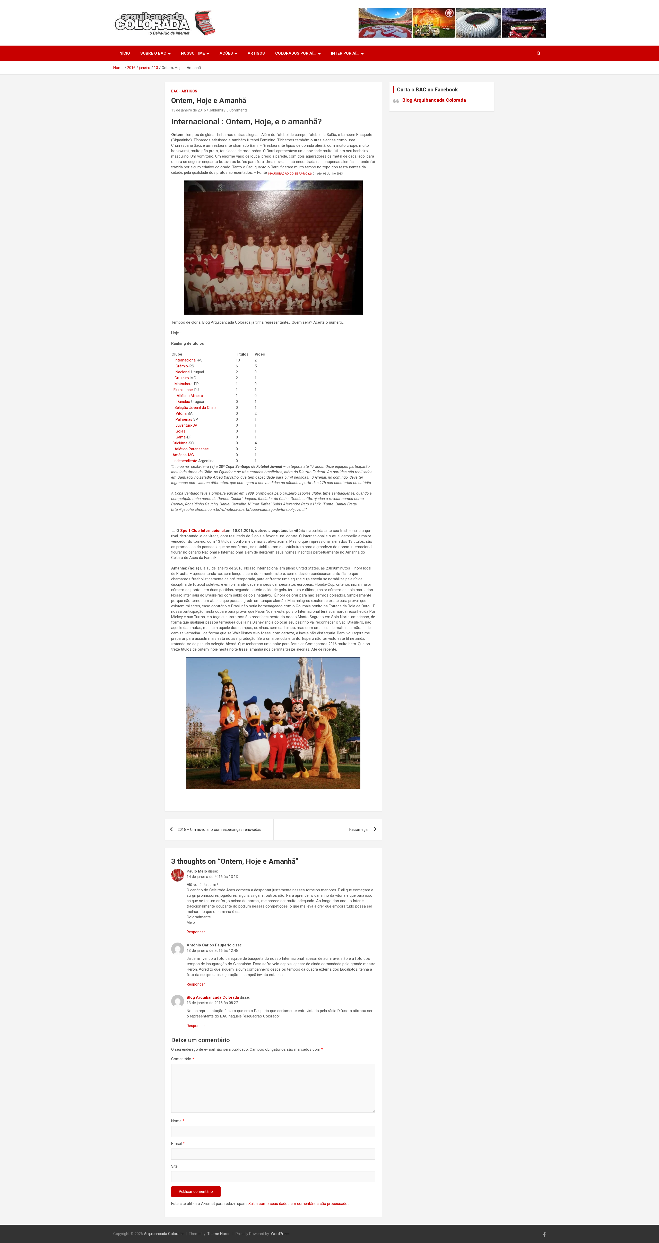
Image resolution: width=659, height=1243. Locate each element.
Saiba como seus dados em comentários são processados (299, 1203)
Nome (177, 1121)
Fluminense (183, 389)
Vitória (181, 413)
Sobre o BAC (153, 53)
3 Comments (237, 110)
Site (174, 1166)
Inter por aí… (345, 53)
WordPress (280, 1233)
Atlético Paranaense (192, 449)
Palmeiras (184, 419)
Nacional (183, 372)
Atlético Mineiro (190, 395)
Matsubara (184, 384)
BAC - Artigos (184, 91)
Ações (226, 53)
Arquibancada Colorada (164, 1233)
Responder (196, 932)
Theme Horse (218, 1233)
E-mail (178, 1143)
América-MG (183, 455)
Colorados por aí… (295, 53)
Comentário (182, 1059)
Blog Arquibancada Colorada (213, 997)
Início (124, 53)
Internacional (185, 360)
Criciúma (179, 443)
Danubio (183, 401)
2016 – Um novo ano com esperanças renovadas (219, 829)
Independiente (185, 461)
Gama (181, 437)
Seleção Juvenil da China (195, 407)
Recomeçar (359, 829)
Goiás (180, 431)
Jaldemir (216, 110)
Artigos (256, 53)
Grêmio (182, 366)
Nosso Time (193, 53)
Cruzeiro (182, 378)
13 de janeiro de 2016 (188, 110)
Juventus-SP (184, 425)
